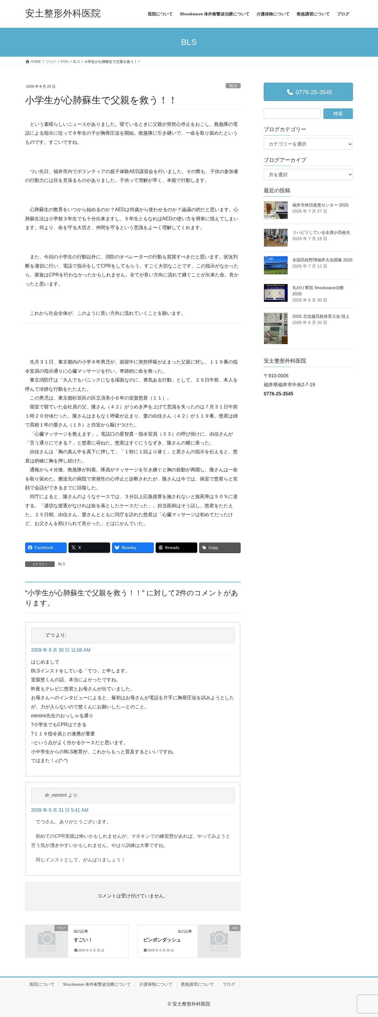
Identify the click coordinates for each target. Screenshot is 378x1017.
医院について (42, 984)
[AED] (219, 937)
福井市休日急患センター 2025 (320, 205)
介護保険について (155, 984)
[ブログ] (46, 937)
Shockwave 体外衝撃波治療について (97, 984)
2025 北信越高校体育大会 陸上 (321, 316)
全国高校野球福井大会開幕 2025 (322, 259)
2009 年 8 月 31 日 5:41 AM (59, 810)
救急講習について (197, 984)
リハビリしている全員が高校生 (321, 232)
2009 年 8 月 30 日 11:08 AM (60, 650)
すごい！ (83, 939)
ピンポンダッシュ (162, 939)
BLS (233, 86)
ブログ (229, 984)
